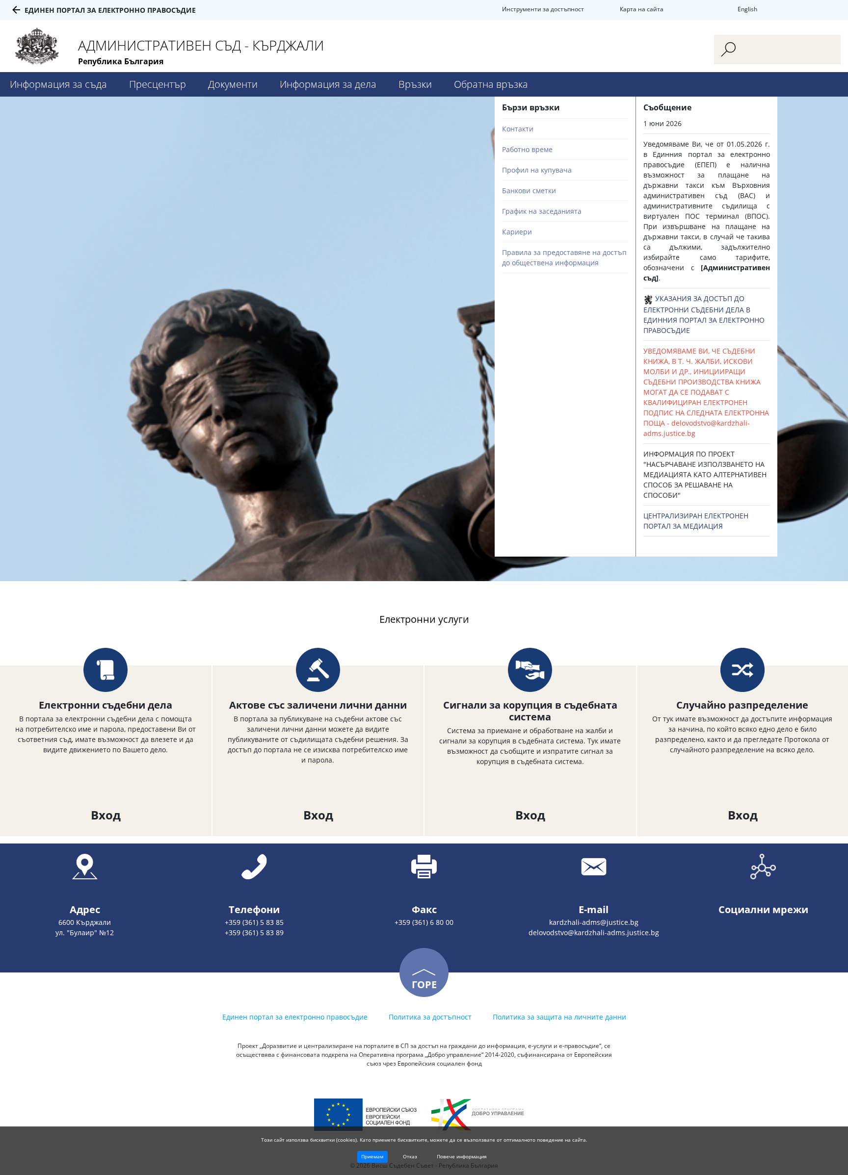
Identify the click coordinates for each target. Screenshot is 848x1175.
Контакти (517, 128)
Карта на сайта (641, 9)
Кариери (517, 231)
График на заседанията (542, 211)
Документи (233, 84)
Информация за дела (328, 84)
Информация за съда (58, 84)
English (747, 9)
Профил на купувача (537, 170)
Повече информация (462, 1156)
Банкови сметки (529, 190)
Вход (106, 815)
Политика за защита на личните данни (559, 1017)
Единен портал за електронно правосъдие (110, 10)
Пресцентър (157, 84)
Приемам (372, 1156)
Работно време (527, 149)
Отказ (410, 1156)
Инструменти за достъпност (543, 9)
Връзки (415, 84)
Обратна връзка (491, 84)
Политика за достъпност (430, 1017)
